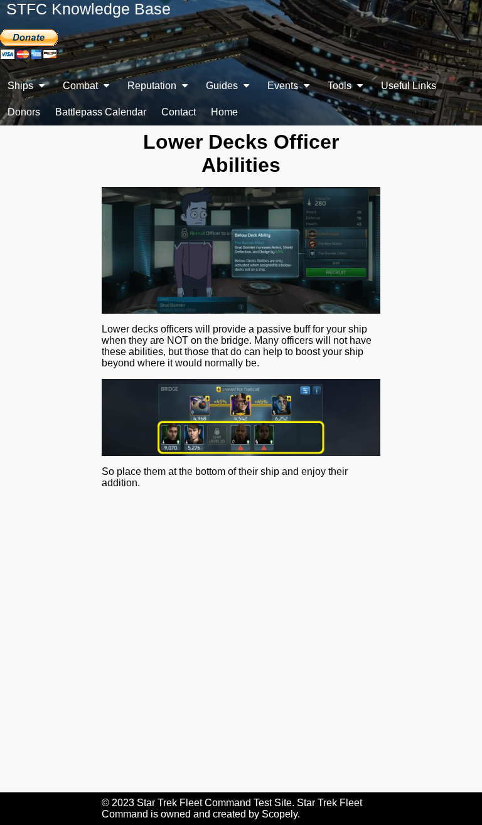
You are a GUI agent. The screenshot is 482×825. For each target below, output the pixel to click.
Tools (341, 85)
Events (284, 85)
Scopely (279, 814)
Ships (22, 85)
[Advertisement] (241, 648)
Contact (178, 112)
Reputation (153, 85)
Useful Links (408, 85)
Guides (223, 85)
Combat (81, 85)
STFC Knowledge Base (88, 9)
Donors (24, 112)
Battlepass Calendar (100, 112)
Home (224, 112)
